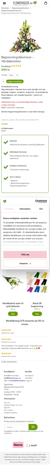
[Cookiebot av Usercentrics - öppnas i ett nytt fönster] (35, 201)
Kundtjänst (29, 375)
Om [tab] (41, 209)
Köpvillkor (29, 378)
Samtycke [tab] (9, 209)
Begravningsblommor (20, 8)
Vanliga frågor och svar (13, 405)
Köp (13, 314)
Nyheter (7, 407)
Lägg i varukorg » (14, 81)
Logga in (28, 380)
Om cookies (8, 410)
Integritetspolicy (10, 412)
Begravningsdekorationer (11, 10)
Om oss (7, 402)
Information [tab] (24, 209)
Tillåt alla (25, 254)
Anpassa (23, 263)
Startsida (5, 8)
